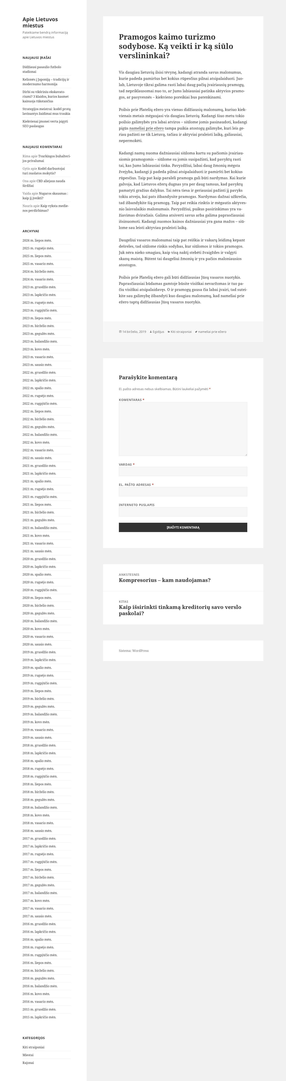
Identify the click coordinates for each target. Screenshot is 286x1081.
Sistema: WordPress (134, 651)
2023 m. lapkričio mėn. (39, 295)
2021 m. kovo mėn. (36, 535)
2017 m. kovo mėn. (36, 900)
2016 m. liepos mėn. (37, 963)
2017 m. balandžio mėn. (40, 893)
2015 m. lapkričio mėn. (39, 1017)
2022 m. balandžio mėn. (40, 434)
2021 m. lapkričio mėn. (39, 473)
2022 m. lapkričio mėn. (39, 380)
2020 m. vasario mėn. (38, 636)
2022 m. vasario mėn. (38, 450)
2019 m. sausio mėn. (37, 737)
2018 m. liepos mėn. (37, 784)
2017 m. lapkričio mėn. (39, 846)
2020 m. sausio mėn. (37, 644)
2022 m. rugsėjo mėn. (38, 396)
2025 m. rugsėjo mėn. (38, 248)
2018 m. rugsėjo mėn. (38, 768)
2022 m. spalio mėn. (37, 388)
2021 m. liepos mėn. (37, 504)
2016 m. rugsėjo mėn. (38, 947)
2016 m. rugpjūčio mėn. (40, 955)
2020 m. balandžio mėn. (40, 621)
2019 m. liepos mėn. (37, 691)
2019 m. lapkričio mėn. (39, 660)
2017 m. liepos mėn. (37, 869)
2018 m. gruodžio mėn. (39, 745)
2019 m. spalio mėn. (37, 667)
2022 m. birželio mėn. (38, 419)
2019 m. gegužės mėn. (39, 706)
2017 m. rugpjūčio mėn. (40, 862)
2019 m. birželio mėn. (38, 699)
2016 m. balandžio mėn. (40, 986)
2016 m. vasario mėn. (38, 1001)
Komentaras (132, 400)
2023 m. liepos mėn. (37, 318)
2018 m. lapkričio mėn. (39, 753)
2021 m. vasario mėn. (38, 543)
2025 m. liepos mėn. (37, 256)
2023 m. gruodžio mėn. (39, 287)
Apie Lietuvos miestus (40, 22)
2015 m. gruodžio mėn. (39, 1009)
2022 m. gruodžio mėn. (39, 372)
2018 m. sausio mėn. (37, 831)
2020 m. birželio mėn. (38, 605)
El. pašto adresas (136, 485)
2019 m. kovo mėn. (36, 722)
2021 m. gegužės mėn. (39, 520)
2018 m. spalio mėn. (37, 761)
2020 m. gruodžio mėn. (39, 559)
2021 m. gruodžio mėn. (39, 466)
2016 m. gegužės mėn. (39, 978)
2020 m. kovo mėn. (36, 629)
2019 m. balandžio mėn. (40, 714)
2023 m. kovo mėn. (36, 349)
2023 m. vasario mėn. (38, 357)
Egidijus (158, 332)
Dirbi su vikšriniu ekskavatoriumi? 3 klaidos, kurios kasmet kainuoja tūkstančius (46, 96)
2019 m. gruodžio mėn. (39, 652)
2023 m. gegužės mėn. (39, 333)
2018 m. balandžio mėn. (40, 807)
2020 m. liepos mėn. (37, 598)
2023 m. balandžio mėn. (40, 341)
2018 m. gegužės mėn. (39, 799)
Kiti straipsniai (33, 1047)
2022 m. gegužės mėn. (39, 427)
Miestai (28, 1055)
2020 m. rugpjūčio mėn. (40, 590)
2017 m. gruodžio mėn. (39, 838)
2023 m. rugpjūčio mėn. (40, 310)
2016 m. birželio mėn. (38, 970)
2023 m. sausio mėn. (37, 365)
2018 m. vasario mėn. (38, 823)
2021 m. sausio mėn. (37, 551)
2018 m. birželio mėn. (38, 792)
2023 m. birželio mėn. (38, 326)
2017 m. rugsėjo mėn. (38, 854)
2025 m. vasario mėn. (38, 264)
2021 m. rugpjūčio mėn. (40, 497)
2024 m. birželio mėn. (38, 271)
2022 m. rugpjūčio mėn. (40, 403)
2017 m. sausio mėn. (37, 916)
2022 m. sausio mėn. (37, 458)
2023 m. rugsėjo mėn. (38, 302)
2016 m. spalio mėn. (37, 939)
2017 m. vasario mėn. (38, 908)
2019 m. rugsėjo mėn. (38, 675)
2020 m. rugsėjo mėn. (38, 582)
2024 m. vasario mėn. (38, 279)
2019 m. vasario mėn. (38, 730)
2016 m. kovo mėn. (36, 994)
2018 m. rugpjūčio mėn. (40, 776)
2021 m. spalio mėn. (37, 481)
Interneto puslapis (137, 505)
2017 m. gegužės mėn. (39, 885)
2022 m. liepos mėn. (37, 411)
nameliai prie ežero (146, 128)
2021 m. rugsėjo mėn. (38, 489)
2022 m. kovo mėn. (36, 442)
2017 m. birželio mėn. (38, 877)
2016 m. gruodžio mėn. (39, 924)
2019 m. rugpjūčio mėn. (40, 683)
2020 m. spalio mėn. (37, 574)
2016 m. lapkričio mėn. (39, 932)
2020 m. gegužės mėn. (39, 613)
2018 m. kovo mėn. (36, 815)
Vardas (127, 464)
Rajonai (28, 1063)
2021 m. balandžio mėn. (40, 528)
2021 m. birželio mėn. (38, 512)
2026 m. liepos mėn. (37, 240)
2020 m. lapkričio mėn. (39, 566)
